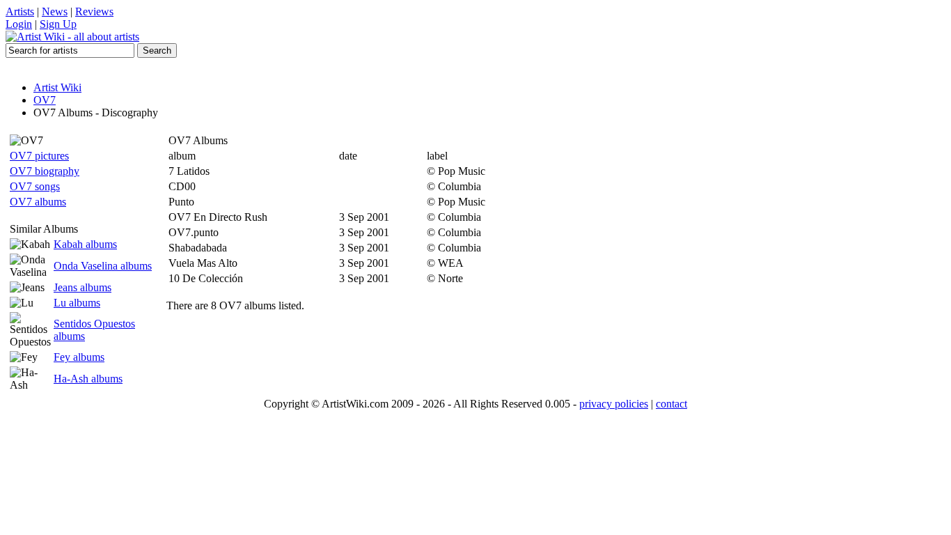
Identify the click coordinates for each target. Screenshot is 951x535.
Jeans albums (82, 287)
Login (19, 24)
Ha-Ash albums (88, 379)
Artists (20, 11)
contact (671, 404)
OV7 (44, 100)
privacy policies (613, 404)
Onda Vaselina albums (103, 266)
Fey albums (79, 357)
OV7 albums (38, 202)
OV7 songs (35, 186)
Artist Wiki (57, 87)
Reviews (94, 11)
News (55, 11)
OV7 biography (44, 171)
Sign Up (58, 24)
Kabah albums (85, 244)
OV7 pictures (39, 156)
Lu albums (77, 303)
